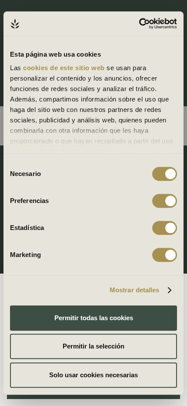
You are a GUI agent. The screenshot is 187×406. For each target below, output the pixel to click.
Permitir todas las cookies (93, 317)
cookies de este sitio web (65, 67)
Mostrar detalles (135, 290)
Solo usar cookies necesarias (93, 375)
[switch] (164, 201)
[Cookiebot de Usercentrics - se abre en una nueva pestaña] (139, 23)
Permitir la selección (93, 346)
